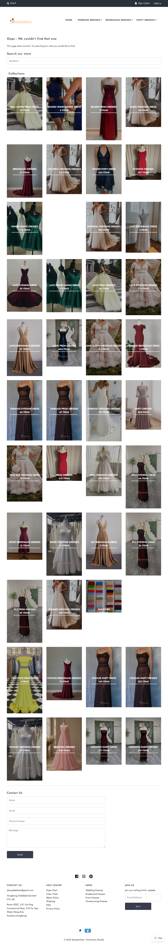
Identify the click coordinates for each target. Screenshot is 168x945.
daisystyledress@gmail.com (20, 890)
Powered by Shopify (95, 939)
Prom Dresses (92, 897)
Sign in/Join (143, 3)
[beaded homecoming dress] (64, 103)
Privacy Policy (53, 908)
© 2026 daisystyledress (74, 939)
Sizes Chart (51, 890)
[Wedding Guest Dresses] (143, 741)
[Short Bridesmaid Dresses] (24, 536)
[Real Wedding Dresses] (103, 470)
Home (68, 19)
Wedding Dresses (89, 19)
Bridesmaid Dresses (118, 19)
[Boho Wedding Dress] (143, 102)
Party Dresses (145, 19)
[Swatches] (103, 596)
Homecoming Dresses (96, 901)
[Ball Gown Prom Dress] (24, 103)
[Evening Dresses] (143, 162)
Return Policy (52, 897)
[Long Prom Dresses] (64, 343)
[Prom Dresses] (64, 463)
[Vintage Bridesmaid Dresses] (64, 673)
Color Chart (52, 894)
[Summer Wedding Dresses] (64, 605)
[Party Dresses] (143, 405)
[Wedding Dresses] (64, 744)
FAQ (48, 905)
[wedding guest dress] (103, 741)
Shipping (50, 901)
